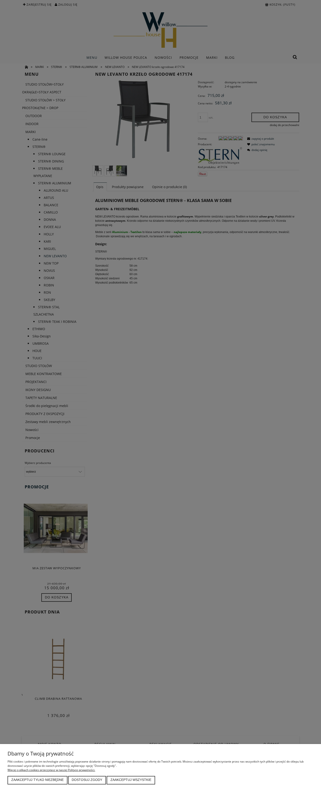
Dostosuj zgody (87, 780)
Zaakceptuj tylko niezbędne (37, 780)
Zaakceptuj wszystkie (130, 780)
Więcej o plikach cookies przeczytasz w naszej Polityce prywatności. (51, 770)
